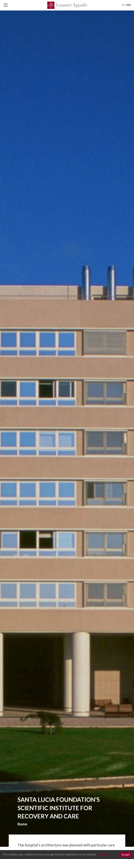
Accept (126, 854)
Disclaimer (104, 854)
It (123, 4)
